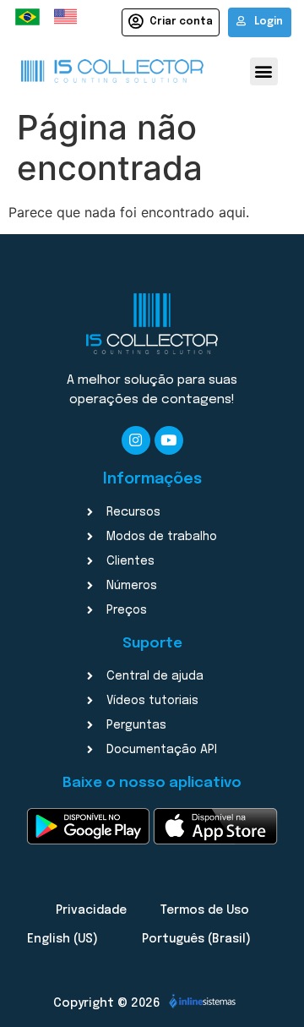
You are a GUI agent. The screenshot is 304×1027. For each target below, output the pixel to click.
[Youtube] (169, 440)
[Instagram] (136, 440)
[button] (264, 71)
